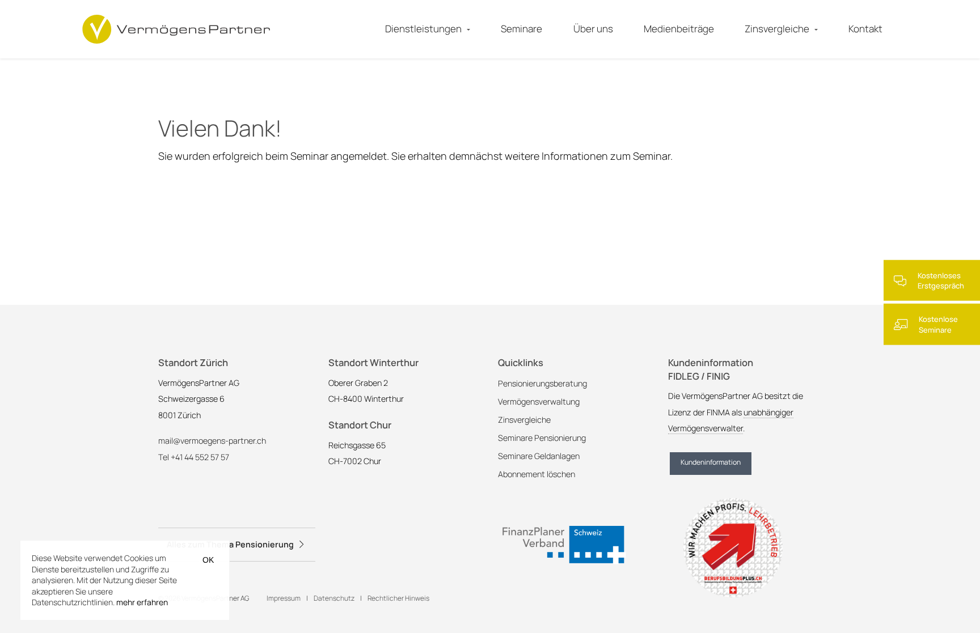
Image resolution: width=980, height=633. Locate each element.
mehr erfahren (142, 602)
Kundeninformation (711, 462)
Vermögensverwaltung (539, 401)
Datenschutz (335, 598)
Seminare (521, 28)
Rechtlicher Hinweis (398, 598)
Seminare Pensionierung (542, 437)
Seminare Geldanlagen (539, 456)
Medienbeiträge (679, 28)
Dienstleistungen (423, 28)
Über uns (593, 28)
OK (208, 559)
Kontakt (865, 28)
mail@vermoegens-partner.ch (212, 440)
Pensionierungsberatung (542, 383)
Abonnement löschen (536, 474)
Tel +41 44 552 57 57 (193, 457)
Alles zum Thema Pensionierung (230, 544)
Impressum (284, 598)
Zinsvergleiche (777, 28)
